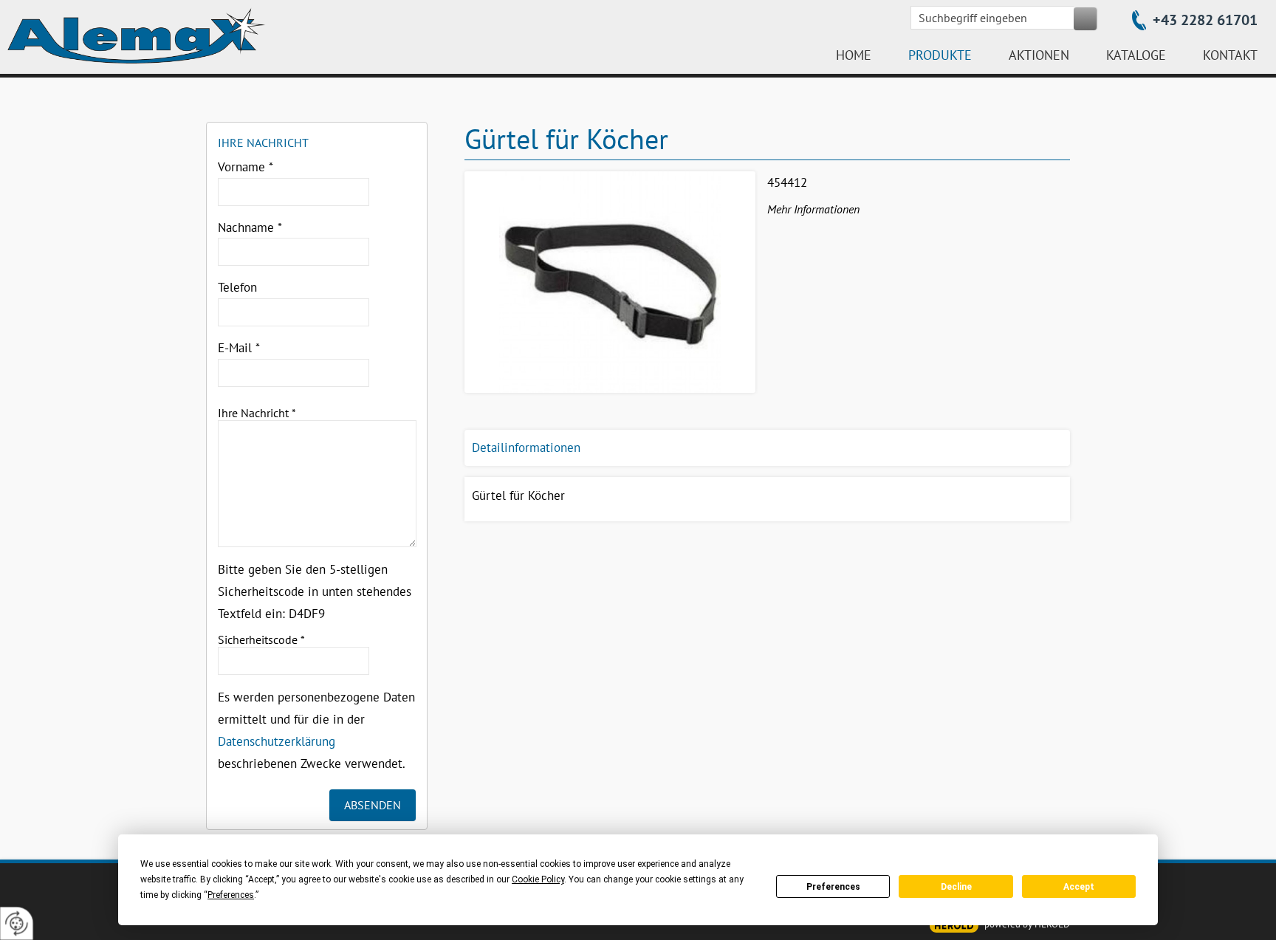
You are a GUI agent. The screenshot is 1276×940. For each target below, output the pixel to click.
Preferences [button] (230, 895)
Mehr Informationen (813, 209)
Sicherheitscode (261, 639)
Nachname (250, 227)
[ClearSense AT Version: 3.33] (954, 925)
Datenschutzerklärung (276, 741)
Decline (956, 887)
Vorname (245, 167)
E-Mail (239, 348)
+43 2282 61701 (1205, 20)
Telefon (237, 287)
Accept (1078, 887)
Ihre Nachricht (257, 412)
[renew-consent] (16, 923)
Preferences (833, 887)
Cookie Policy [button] (538, 879)
